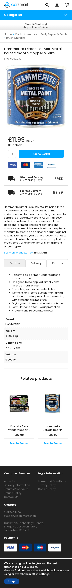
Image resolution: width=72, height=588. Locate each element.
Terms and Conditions (52, 481)
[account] (57, 5)
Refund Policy (12, 493)
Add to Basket (41, 153)
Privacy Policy (47, 485)
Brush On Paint (15, 38)
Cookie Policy (47, 489)
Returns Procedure (16, 489)
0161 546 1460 (12, 512)
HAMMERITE (40, 252)
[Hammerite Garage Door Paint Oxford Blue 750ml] (53, 405)
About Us (10, 481)
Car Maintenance (26, 34)
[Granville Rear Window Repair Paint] (19, 405)
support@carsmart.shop (20, 516)
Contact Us (11, 497)
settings (44, 574)
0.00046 (10, 359)
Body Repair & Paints (54, 34)
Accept (11, 581)
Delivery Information (17, 485)
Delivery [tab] (36, 263)
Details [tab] (15, 263)
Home (8, 34)
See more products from (19, 252)
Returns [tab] (57, 263)
